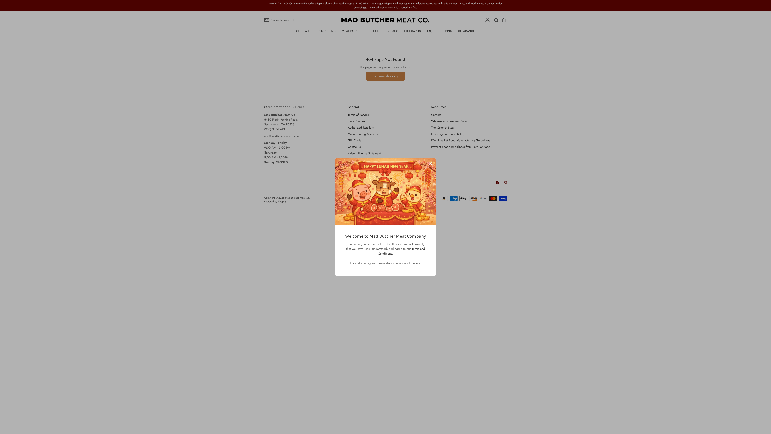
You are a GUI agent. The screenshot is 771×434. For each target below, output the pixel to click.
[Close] (430, 163)
